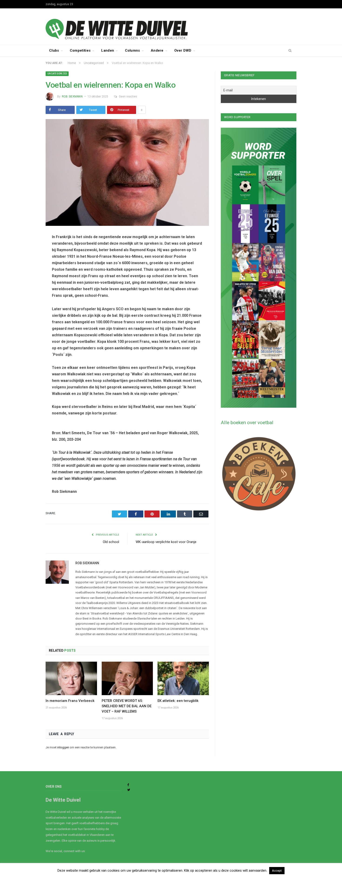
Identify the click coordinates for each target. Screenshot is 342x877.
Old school (111, 542)
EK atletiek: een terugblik (178, 701)
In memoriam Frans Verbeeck (70, 701)
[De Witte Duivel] (171, 26)
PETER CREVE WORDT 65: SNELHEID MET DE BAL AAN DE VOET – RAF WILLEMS (126, 706)
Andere (157, 50)
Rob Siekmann (72, 96)
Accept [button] (277, 870)
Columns (132, 50)
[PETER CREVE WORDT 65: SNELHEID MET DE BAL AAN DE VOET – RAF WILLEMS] (127, 678)
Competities (80, 50)
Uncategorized (57, 73)
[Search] (290, 51)
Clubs (54, 50)
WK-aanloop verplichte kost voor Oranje (166, 542)
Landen (107, 50)
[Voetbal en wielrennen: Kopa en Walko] (127, 173)
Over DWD (182, 50)
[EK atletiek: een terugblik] (183, 678)
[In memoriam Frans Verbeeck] (71, 678)
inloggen (63, 747)
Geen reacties (128, 96)
